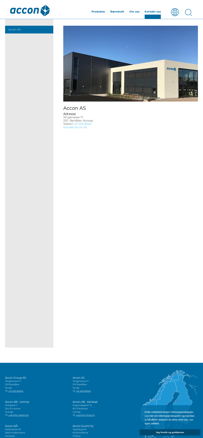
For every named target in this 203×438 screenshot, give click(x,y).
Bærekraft (117, 11)
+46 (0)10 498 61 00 (18, 415)
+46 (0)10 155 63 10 (85, 415)
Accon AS (14, 29)
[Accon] (30, 10)
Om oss (134, 11)
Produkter (98, 11)
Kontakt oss (153, 11)
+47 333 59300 (82, 123)
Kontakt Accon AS (75, 127)
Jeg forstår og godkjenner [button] (170, 432)
